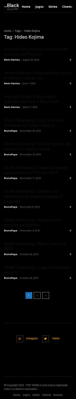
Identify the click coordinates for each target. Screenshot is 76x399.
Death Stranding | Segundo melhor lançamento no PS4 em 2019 (36, 170)
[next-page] (45, 295)
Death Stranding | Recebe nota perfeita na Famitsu (32, 223)
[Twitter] (45, 338)
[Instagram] (20, 338)
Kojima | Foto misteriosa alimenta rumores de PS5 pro (36, 52)
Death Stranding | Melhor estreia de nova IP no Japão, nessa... (37, 146)
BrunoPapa (10, 130)
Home (7, 31)
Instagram (32, 338)
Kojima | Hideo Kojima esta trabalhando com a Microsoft (31, 99)
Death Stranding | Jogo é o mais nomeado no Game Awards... (34, 123)
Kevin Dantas (12, 59)
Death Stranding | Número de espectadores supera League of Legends (33, 196)
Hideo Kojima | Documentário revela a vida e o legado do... (38, 75)
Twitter (56, 338)
